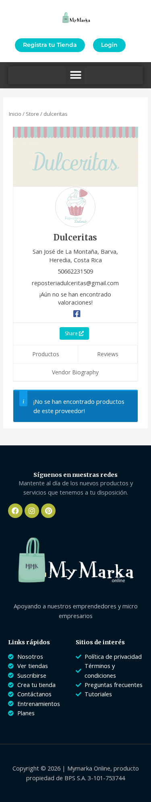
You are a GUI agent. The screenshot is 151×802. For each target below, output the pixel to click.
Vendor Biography (75, 372)
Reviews (107, 354)
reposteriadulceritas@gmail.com (75, 283)
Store (32, 113)
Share (72, 333)
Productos (45, 354)
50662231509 (75, 271)
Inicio (15, 113)
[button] (75, 75)
